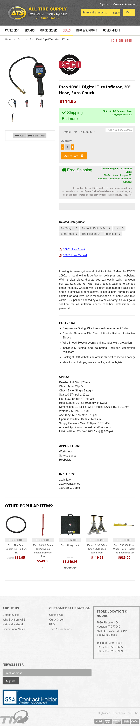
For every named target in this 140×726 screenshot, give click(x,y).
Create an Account (124, 4)
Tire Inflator (110, 233)
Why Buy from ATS (14, 619)
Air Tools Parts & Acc (94, 228)
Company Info (11, 614)
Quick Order (48, 30)
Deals (67, 30)
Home (8, 39)
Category (12, 30)
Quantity (66, 140)
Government (111, 30)
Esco (20, 39)
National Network (13, 624)
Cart (128, 12)
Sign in (104, 4)
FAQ (52, 624)
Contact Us (56, 614)
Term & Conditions (60, 629)
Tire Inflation (89, 233)
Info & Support (86, 30)
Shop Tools (67, 233)
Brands (29, 30)
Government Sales (14, 629)
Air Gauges (67, 228)
